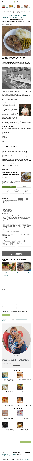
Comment (4, 289)
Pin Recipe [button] (24, 186)
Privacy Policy (5, 454)
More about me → (16, 365)
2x (28, 198)
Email (3, 306)
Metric (25, 198)
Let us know (16, 254)
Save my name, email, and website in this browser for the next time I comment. (15, 312)
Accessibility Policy (5, 455)
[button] (2, 183)
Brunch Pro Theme (25, 459)
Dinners (6, 9)
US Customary (20, 198)
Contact (28, 454)
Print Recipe (21, 19)
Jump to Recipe (13, 19)
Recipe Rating (4, 285)
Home (3, 9)
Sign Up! (14, 454)
